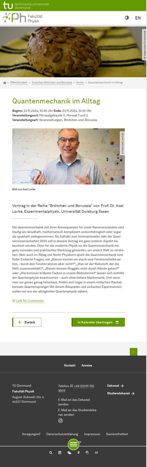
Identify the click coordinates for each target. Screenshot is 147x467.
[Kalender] (59, 453)
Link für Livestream (30, 301)
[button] (26, 322)
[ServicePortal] (87, 453)
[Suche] (50, 453)
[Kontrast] (127, 17)
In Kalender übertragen (95, 322)
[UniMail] (96, 453)
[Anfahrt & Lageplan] (78, 453)
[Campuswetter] (69, 453)
